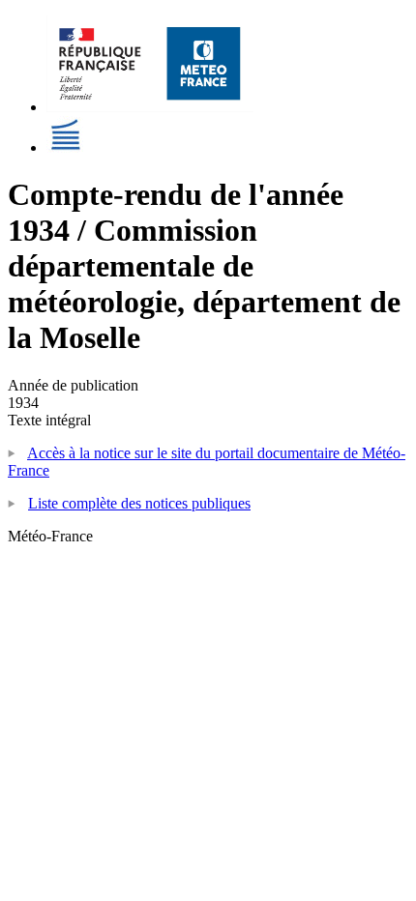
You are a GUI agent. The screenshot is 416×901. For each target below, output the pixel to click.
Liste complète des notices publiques (139, 503)
